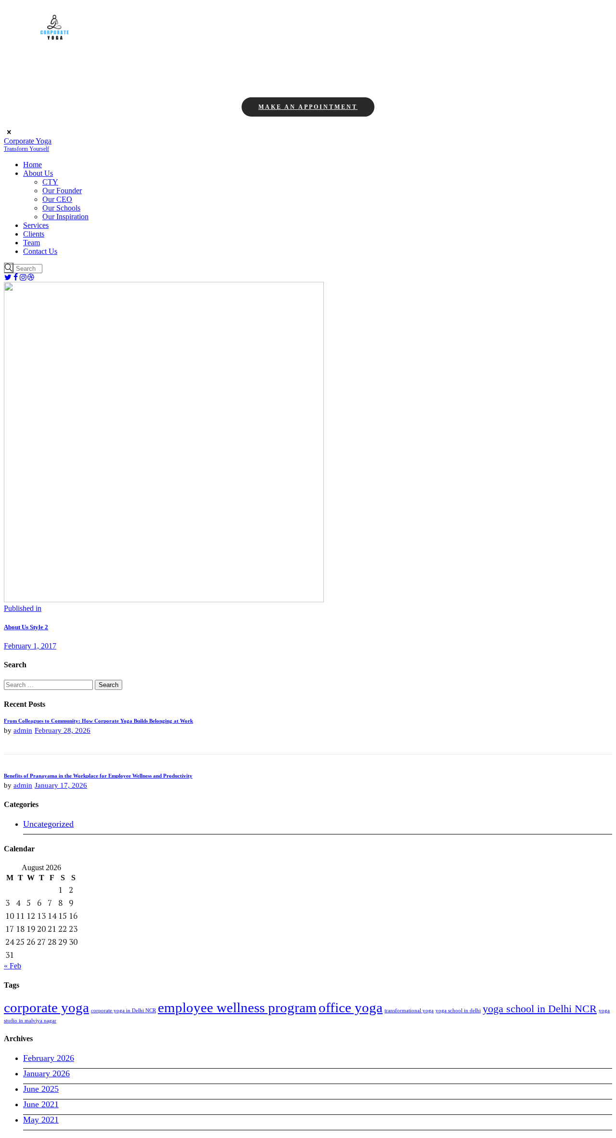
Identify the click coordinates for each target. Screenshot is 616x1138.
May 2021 (41, 1120)
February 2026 (48, 1058)
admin (22, 730)
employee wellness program (237, 1007)
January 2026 (46, 1073)
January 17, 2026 (61, 785)
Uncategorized (48, 824)
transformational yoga (409, 1010)
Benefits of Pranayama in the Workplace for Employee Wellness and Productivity (98, 776)
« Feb (12, 966)
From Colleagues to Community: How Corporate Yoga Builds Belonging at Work (98, 721)
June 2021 (41, 1104)
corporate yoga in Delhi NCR (123, 1010)
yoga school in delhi (458, 1010)
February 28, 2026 (62, 730)
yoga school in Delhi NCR (540, 1009)
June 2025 (41, 1089)
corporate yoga (46, 1007)
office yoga (351, 1007)
